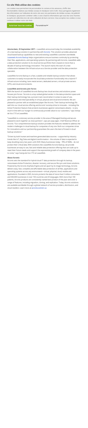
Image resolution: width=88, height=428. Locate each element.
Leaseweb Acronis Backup (17, 57)
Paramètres (42, 25)
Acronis (47, 52)
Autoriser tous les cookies (20, 25)
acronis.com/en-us (39, 188)
